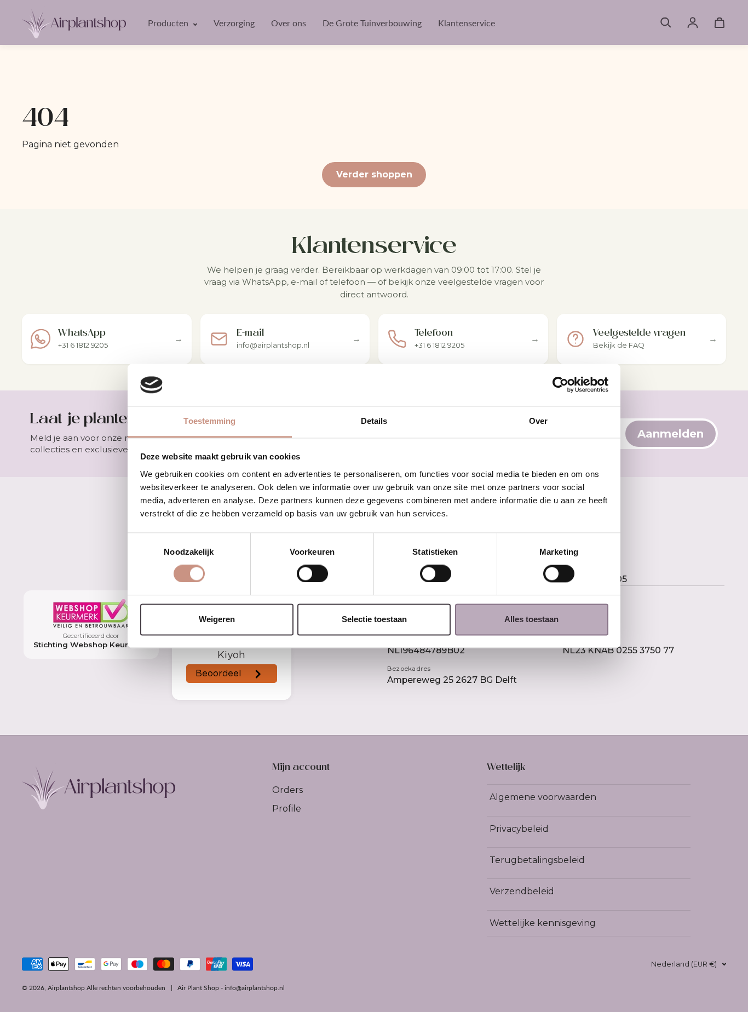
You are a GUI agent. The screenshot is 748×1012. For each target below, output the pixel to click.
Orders (287, 790)
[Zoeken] (665, 22)
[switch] (312, 574)
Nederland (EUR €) (684, 964)
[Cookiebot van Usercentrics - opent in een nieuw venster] (560, 385)
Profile (286, 808)
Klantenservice (466, 23)
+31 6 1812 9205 (594, 579)
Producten (169, 23)
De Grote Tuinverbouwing (372, 23)
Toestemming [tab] (209, 421)
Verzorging (234, 23)
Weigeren (217, 619)
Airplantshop (66, 988)
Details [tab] (374, 421)
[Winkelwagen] (719, 22)
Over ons (288, 23)
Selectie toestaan (374, 619)
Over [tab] (538, 421)
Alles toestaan (531, 619)
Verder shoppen (374, 174)
